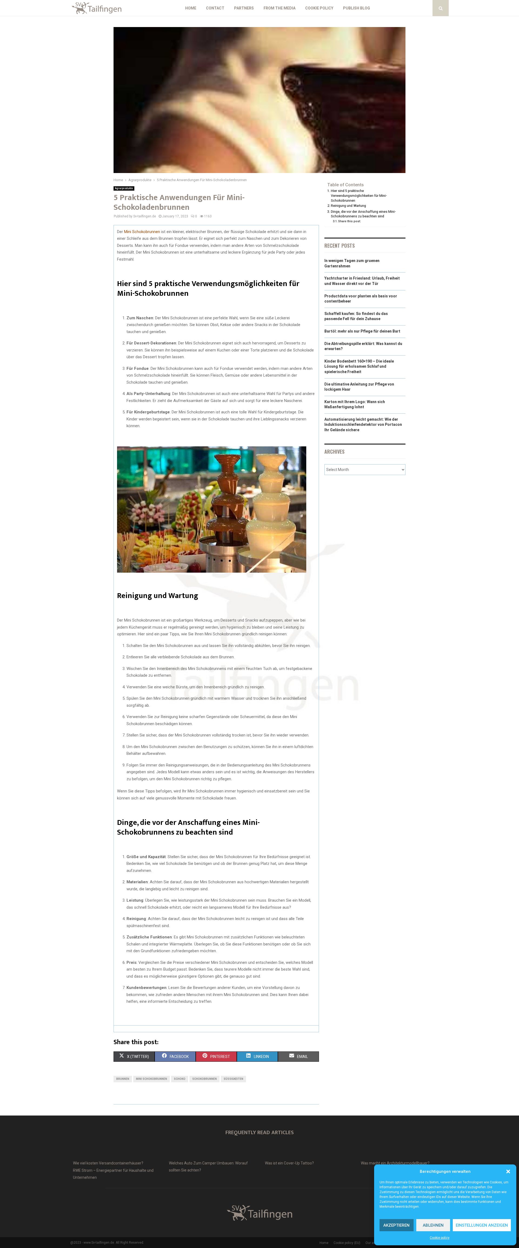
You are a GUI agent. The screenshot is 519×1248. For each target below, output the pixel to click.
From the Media (279, 8)
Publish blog (356, 8)
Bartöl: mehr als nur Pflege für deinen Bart (362, 331)
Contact (215, 8)
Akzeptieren (396, 1225)
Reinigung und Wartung (348, 206)
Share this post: (349, 221)
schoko (179, 1078)
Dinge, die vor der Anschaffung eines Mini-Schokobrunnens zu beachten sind (363, 214)
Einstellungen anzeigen (482, 1225)
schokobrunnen (204, 1078)
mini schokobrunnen (151, 1078)
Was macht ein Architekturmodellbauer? (395, 1163)
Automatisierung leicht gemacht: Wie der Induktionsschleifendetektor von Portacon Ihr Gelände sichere (363, 424)
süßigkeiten (233, 1078)
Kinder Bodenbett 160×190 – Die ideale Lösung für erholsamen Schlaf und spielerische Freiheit (359, 366)
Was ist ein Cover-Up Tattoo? (289, 1163)
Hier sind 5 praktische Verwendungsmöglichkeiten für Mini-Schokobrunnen (359, 195)
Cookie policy (440, 1238)
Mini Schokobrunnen (142, 231)
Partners (244, 8)
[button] (508, 1171)
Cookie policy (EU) (347, 1243)
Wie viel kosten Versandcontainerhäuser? (108, 1163)
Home (190, 8)
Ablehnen (433, 1225)
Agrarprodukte (124, 188)
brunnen (122, 1078)
